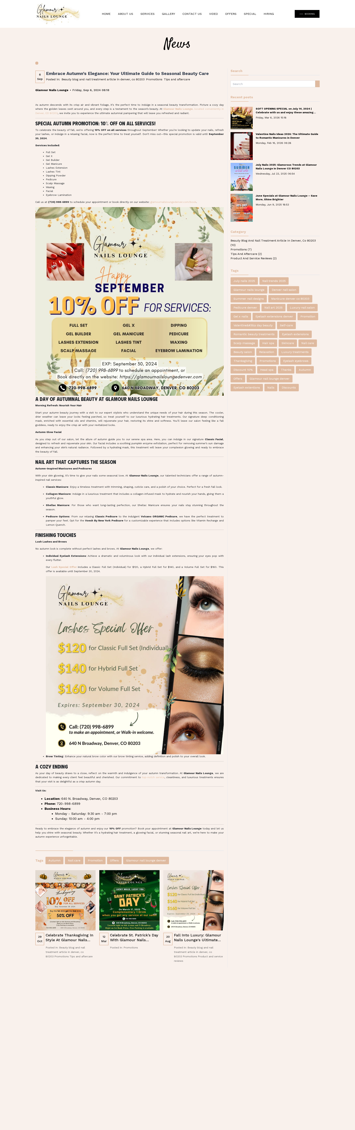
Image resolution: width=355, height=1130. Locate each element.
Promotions (154, 79)
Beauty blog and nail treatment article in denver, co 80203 (103, 79)
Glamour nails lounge (249, 290)
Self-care (286, 325)
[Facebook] (196, 1038)
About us (125, 14)
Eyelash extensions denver (274, 316)
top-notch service (153, 777)
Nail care (74, 860)
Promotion (95, 860)
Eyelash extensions (295, 334)
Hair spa (268, 343)
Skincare (288, 343)
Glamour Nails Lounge (161, 1113)
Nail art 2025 (273, 307)
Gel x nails (241, 316)
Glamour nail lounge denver (146, 860)
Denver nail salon (284, 290)
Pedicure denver (245, 307)
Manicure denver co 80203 (290, 298)
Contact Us (192, 14)
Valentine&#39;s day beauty (253, 325)
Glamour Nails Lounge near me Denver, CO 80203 (178, 1117)
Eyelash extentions (247, 387)
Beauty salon (243, 352)
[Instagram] (187, 1038)
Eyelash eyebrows (295, 361)
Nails (270, 387)
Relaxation (266, 352)
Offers (230, 14)
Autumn (54, 860)
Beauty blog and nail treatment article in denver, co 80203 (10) (273, 243)
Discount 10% (243, 369)
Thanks (286, 369)
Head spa (266, 369)
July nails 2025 (244, 281)
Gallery (168, 14)
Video (213, 14)
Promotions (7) (241, 249)
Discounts (289, 387)
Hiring (269, 14)
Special (250, 14)
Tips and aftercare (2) (246, 254)
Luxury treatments (295, 352)
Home (106, 14)
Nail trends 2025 (274, 281)
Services (148, 14)
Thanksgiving (243, 361)
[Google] (205, 1038)
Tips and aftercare (177, 79)
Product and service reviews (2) (254, 258)
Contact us (172, 1078)
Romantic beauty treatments (254, 334)
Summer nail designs (249, 298)
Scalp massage (244, 343)
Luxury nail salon (302, 307)
